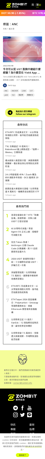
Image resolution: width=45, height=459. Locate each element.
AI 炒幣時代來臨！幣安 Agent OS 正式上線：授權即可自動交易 (24, 231)
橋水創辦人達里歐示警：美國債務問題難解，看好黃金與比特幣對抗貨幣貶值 (22, 163)
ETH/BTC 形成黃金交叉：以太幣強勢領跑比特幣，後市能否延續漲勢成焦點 (22, 135)
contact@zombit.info (22, 383)
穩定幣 (21, 95)
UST (31, 91)
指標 (31, 429)
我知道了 (22, 455)
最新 (31, 424)
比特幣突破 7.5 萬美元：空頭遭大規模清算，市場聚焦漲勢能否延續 (24, 336)
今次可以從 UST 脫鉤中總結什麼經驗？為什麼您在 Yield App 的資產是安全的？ (22, 72)
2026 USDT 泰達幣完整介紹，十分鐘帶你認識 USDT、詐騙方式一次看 (24, 262)
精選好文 (30, 95)
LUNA (24, 91)
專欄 (13, 429)
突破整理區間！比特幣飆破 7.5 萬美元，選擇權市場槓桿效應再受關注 (24, 275)
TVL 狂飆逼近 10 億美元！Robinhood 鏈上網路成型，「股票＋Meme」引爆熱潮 (22, 149)
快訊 (13, 424)
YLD (13, 95)
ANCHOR (15, 91)
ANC (6, 91)
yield (6, 95)
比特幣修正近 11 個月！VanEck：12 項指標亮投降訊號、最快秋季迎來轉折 (24, 322)
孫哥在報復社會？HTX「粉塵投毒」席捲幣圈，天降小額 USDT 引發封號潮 (25, 218)
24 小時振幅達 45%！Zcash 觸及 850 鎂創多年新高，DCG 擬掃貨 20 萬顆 (21, 177)
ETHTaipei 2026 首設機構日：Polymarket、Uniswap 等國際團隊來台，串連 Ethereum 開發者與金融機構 (24, 306)
